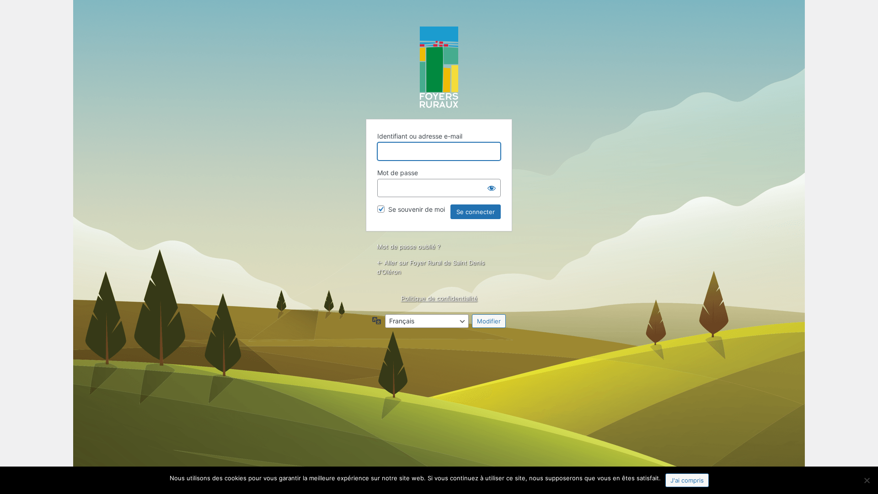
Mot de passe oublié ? (408, 246)
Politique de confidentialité (439, 298)
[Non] (866, 480)
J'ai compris (687, 480)
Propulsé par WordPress (439, 67)
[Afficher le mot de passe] (491, 188)
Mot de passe (397, 173)
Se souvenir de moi (416, 209)
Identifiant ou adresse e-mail (419, 136)
